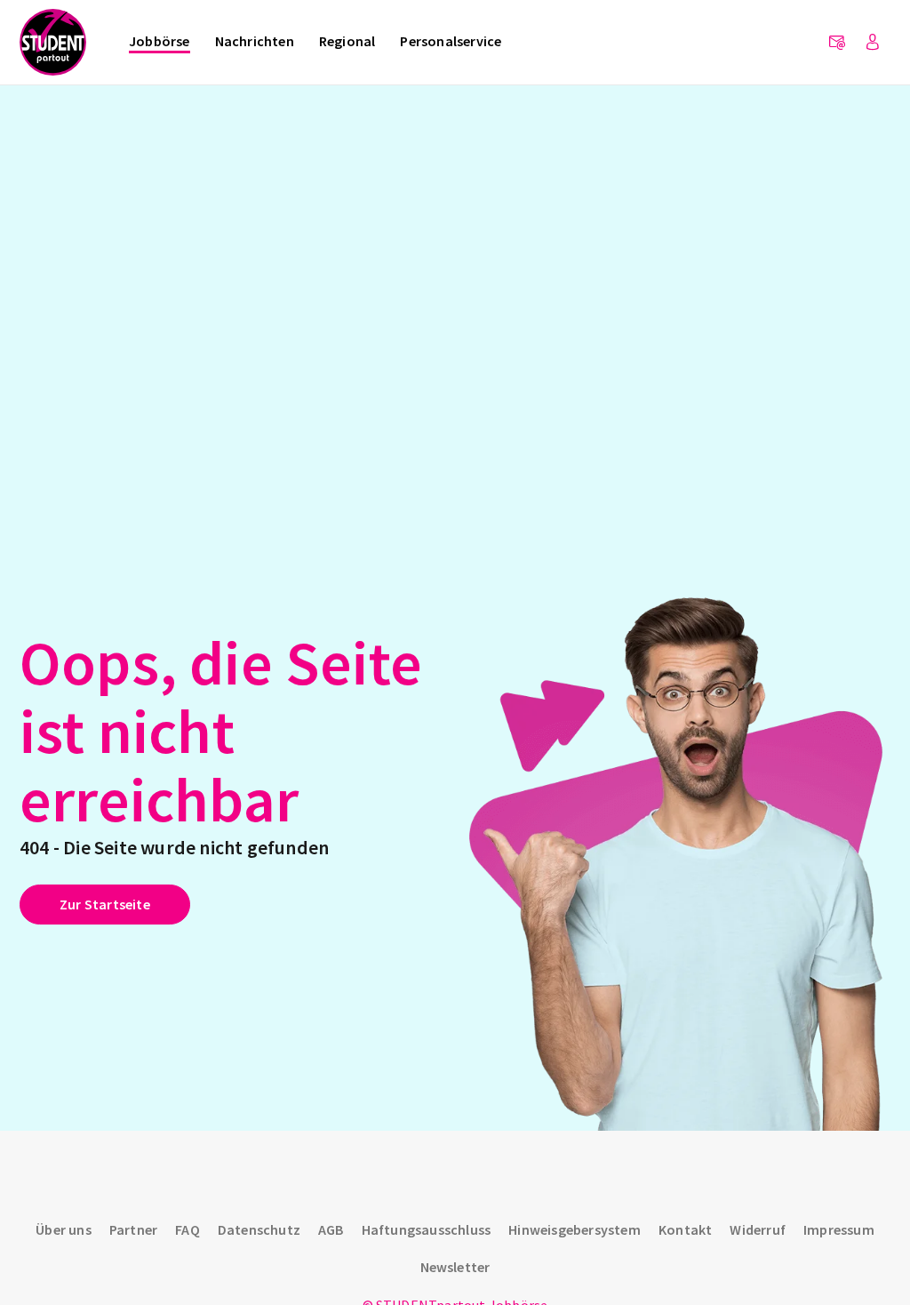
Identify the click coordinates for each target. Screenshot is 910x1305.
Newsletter (455, 1267)
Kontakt (685, 1229)
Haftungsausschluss (426, 1229)
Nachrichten (254, 41)
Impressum (838, 1229)
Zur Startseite (105, 904)
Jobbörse (159, 41)
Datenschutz (259, 1229)
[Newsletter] (837, 42)
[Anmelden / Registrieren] (872, 42)
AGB (331, 1229)
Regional (347, 41)
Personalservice (450, 41)
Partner (133, 1229)
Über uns (64, 1229)
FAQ (187, 1229)
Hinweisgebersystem (574, 1229)
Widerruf (758, 1229)
